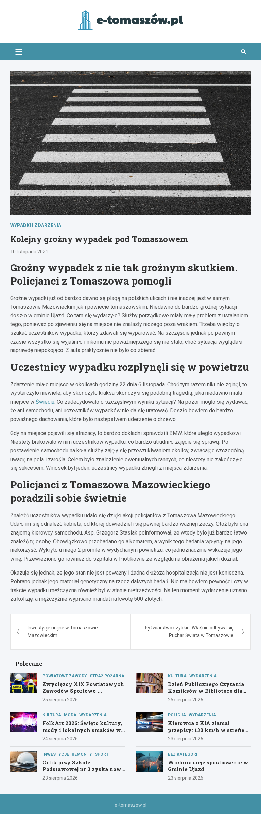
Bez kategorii (183, 754)
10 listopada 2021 (29, 251)
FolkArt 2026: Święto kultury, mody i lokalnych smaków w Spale (82, 730)
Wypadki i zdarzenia (35, 225)
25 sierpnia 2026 (60, 699)
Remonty (82, 754)
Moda (70, 715)
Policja (177, 715)
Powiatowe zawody (64, 676)
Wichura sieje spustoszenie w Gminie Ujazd (208, 766)
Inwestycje (55, 754)
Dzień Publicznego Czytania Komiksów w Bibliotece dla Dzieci (206, 691)
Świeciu (45, 402)
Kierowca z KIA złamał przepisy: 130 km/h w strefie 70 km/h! (206, 730)
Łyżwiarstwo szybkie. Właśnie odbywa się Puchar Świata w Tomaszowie (189, 631)
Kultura (177, 676)
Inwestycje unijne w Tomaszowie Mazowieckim (63, 631)
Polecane (28, 663)
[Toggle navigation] (19, 51)
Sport (102, 754)
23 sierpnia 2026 (185, 738)
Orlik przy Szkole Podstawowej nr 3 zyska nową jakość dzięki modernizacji (83, 769)
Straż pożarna (107, 676)
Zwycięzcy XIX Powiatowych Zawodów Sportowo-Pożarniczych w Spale (83, 691)
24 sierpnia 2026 (60, 738)
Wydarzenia (203, 676)
